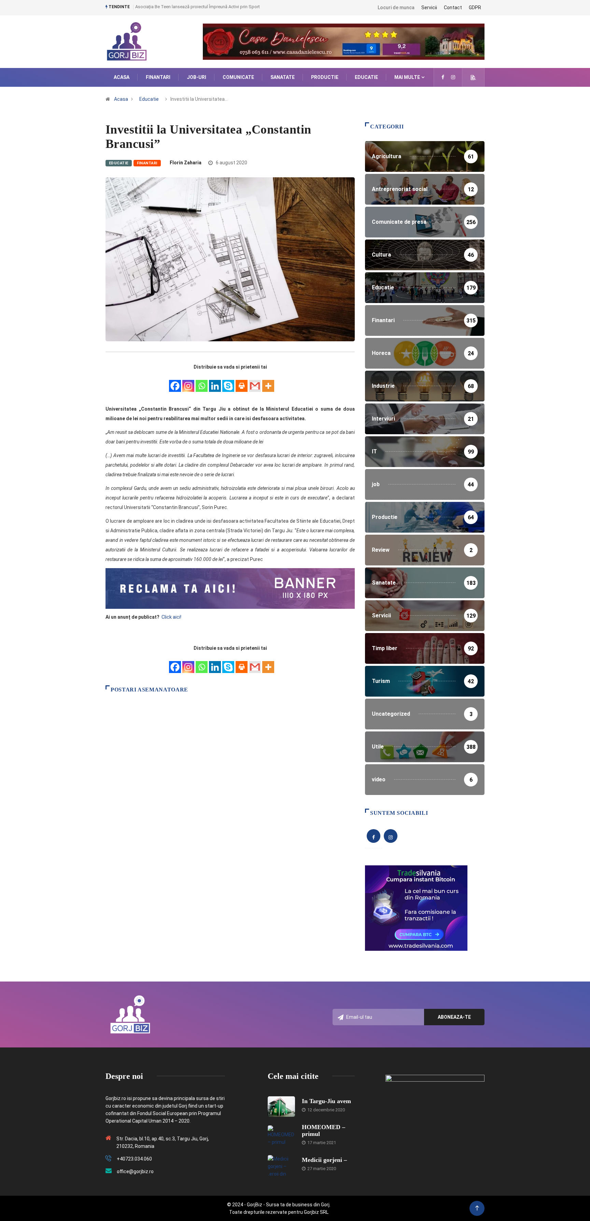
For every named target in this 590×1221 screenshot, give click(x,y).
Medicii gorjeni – (324, 1159)
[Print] (242, 382)
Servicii (429, 7)
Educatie (366, 77)
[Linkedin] (215, 382)
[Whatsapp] (202, 382)
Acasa (121, 77)
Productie (324, 77)
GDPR (475, 7)
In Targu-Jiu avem (326, 1101)
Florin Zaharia (185, 162)
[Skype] (228, 382)
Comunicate (238, 77)
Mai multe (407, 77)
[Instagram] (188, 382)
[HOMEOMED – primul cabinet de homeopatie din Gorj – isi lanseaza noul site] (281, 1135)
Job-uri (196, 77)
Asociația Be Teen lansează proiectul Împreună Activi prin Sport (197, 6)
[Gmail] (255, 382)
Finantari (158, 77)
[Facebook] (175, 382)
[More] (268, 382)
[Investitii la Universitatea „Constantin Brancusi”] (442, 77)
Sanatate (282, 77)
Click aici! (171, 617)
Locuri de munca (396, 7)
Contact (453, 7)
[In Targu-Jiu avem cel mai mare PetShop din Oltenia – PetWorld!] (281, 1106)
